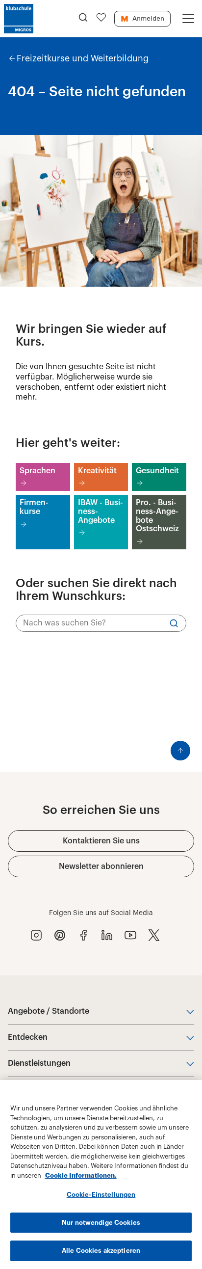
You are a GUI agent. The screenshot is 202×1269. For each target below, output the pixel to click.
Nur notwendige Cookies (101, 1222)
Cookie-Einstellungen (101, 1194)
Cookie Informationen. (81, 1175)
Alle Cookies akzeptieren (101, 1250)
